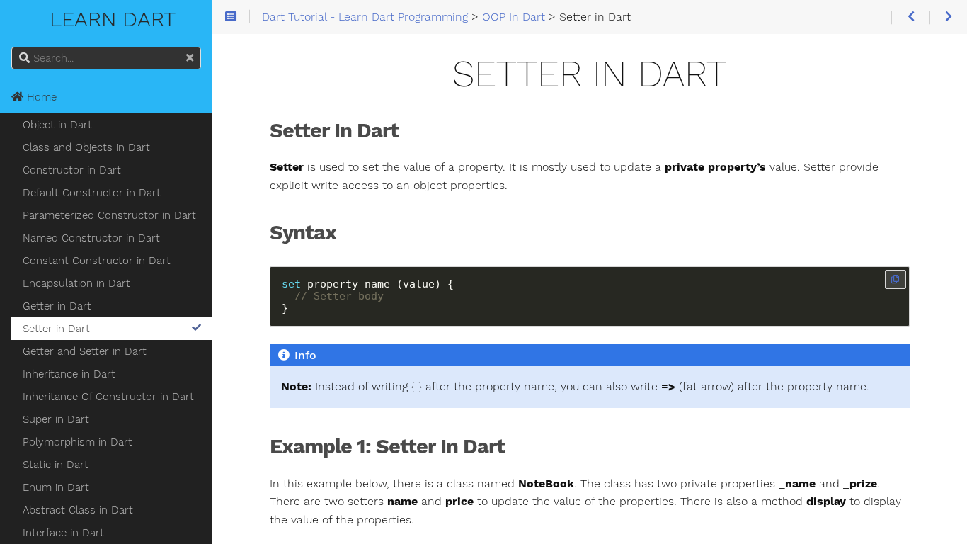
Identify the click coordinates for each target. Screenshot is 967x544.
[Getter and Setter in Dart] (948, 17)
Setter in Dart (56, 328)
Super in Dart (56, 419)
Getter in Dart (57, 306)
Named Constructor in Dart (91, 238)
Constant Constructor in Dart (97, 260)
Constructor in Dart (72, 170)
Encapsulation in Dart (76, 283)
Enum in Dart (56, 487)
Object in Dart (57, 124)
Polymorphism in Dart (77, 442)
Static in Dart (55, 464)
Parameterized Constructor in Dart (109, 215)
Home (40, 97)
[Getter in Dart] (910, 17)
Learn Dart (107, 18)
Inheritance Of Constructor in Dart (108, 396)
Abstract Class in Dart (78, 510)
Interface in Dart (63, 532)
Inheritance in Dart (69, 374)
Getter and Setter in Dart (85, 351)
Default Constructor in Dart (92, 192)
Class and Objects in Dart (86, 147)
